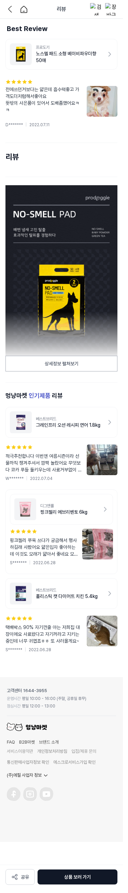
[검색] (96, 9)
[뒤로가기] (11, 9)
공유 (25, 877)
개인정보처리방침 (52, 751)
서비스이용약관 (20, 751)
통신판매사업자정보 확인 (28, 762)
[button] (61, 103)
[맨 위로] (112, 855)
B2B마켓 (27, 742)
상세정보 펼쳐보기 (62, 363)
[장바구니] (111, 9)
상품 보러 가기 (77, 877)
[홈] (24, 9)
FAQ (11, 742)
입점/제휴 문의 (83, 751)
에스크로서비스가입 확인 (74, 762)
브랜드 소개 (49, 742)
